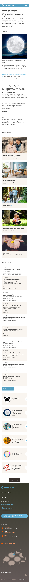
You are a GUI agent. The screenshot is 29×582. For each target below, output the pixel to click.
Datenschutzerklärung (11, 579)
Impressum (3, 507)
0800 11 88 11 (7, 527)
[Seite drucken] (11, 480)
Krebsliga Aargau (9, 10)
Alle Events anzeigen (7, 388)
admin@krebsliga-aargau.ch (7, 504)
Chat (5, 535)
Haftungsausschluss (5, 510)
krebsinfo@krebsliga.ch (9, 532)
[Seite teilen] (17, 480)
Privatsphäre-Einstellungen (7, 508)
